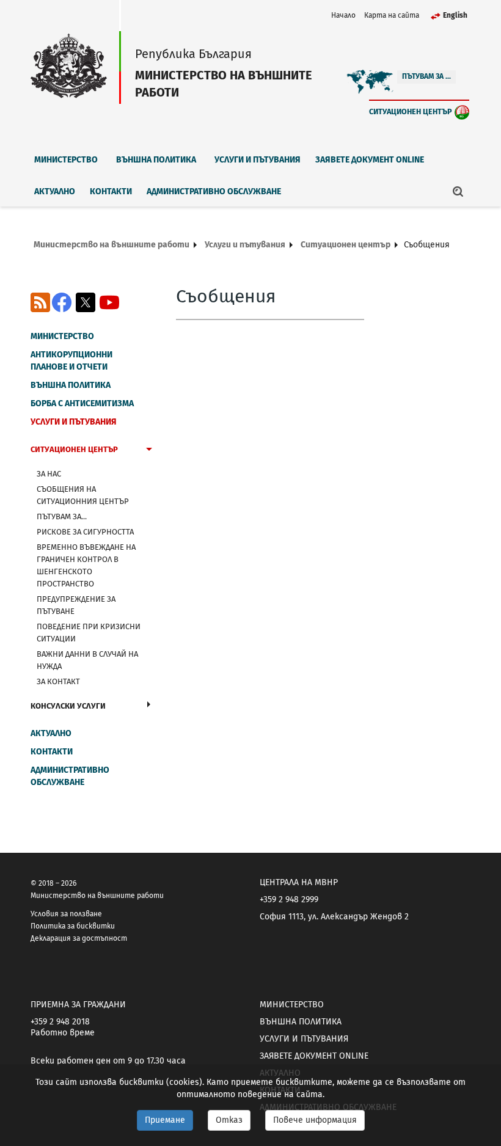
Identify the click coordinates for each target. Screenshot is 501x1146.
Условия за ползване (66, 914)
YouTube (109, 302)
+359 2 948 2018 (60, 1021)
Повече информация (315, 1120)
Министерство (66, 160)
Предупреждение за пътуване (76, 605)
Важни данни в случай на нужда (87, 660)
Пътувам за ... (426, 76)
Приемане (165, 1120)
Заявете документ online (369, 160)
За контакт (58, 681)
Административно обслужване (214, 191)
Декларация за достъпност (79, 938)
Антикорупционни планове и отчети (71, 360)
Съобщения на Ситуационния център (83, 495)
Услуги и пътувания (257, 160)
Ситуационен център (410, 111)
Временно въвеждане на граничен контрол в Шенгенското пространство (86, 565)
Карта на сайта (391, 15)
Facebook (61, 302)
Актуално (54, 191)
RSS (40, 302)
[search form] (458, 191)
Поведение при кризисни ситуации (89, 632)
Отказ (229, 1120)
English (455, 15)
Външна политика (156, 160)
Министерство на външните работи (111, 244)
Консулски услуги (68, 705)
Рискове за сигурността (85, 531)
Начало (343, 15)
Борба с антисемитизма (82, 403)
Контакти (111, 191)
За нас (49, 473)
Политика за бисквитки (73, 926)
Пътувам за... (62, 516)
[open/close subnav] (149, 451)
